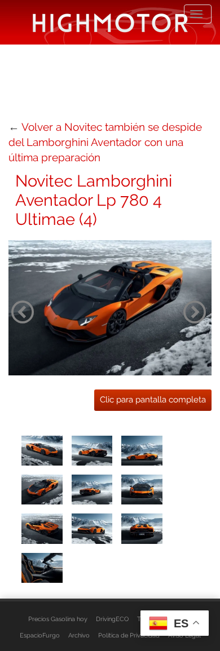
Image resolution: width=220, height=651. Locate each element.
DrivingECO (112, 619)
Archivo (79, 635)
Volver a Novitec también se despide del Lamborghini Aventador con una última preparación (105, 142)
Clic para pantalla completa (153, 400)
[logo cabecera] (110, 22)
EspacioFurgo (40, 635)
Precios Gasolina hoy (57, 619)
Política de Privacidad (129, 635)
